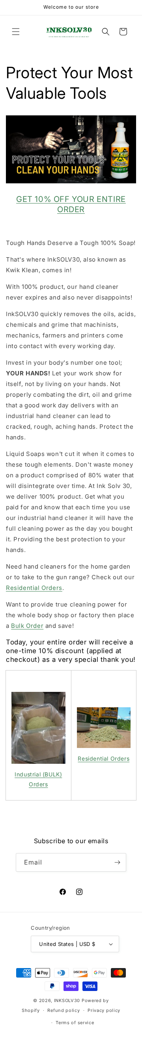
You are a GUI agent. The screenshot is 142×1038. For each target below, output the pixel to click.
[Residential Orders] (104, 727)
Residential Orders (34, 588)
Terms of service (75, 1022)
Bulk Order (27, 625)
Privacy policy (104, 1010)
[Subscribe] (117, 862)
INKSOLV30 (67, 1000)
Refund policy (63, 1010)
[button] (15, 31)
